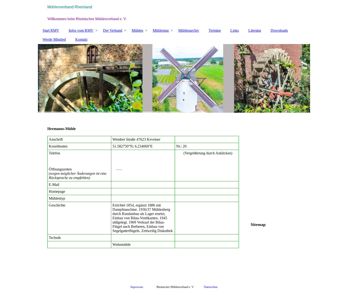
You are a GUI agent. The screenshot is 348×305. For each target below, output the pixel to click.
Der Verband (112, 30)
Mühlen (137, 30)
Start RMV (51, 30)
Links (234, 30)
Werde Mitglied (54, 39)
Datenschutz (211, 287)
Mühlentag (161, 30)
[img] (174, 13)
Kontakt (81, 39)
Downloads (279, 30)
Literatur (254, 30)
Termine (215, 30)
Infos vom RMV (81, 30)
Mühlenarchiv (188, 30)
